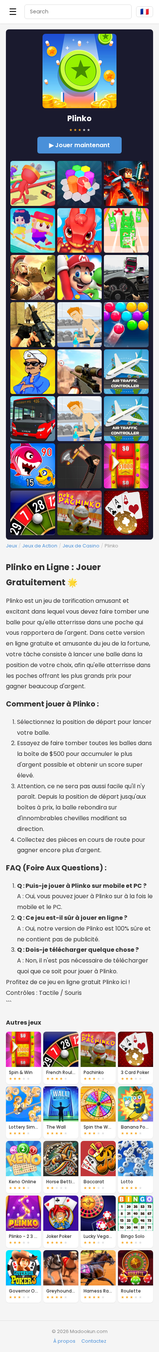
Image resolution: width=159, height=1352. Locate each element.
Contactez (93, 1341)
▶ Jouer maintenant (79, 145)
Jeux (11, 546)
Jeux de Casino (80, 546)
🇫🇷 (144, 12)
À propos (64, 1341)
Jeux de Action (39, 546)
